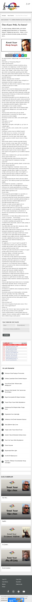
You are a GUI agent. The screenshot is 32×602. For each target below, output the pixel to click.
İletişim (4, 584)
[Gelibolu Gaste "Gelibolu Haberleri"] (11, 6)
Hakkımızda (19, 584)
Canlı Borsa (5, 581)
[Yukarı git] (29, 599)
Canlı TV (4, 579)
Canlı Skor (18, 579)
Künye (3, 586)
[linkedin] (22, 55)
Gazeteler (18, 581)
